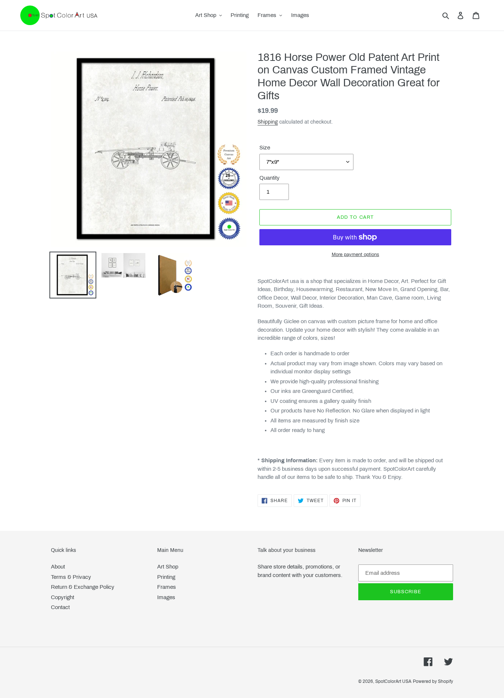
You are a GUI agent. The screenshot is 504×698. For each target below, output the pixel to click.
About (58, 567)
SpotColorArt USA (393, 681)
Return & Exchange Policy (82, 587)
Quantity (269, 178)
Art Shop (167, 567)
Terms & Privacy (71, 577)
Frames (166, 587)
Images (166, 597)
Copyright (62, 597)
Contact (60, 607)
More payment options (355, 254)
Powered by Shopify (433, 681)
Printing (166, 577)
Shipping (268, 122)
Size (264, 148)
